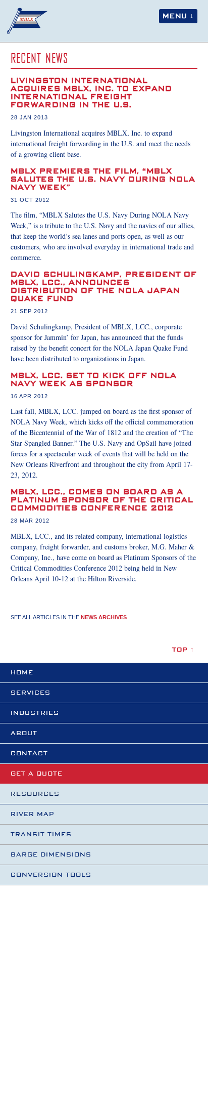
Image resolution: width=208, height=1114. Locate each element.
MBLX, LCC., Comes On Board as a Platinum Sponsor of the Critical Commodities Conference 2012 (102, 500)
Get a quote (37, 773)
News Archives (104, 617)
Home (22, 672)
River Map (33, 814)
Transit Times (41, 834)
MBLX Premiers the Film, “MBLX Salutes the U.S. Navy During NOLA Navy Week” (103, 179)
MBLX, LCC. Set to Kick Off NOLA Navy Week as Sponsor (94, 380)
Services (30, 693)
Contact (29, 753)
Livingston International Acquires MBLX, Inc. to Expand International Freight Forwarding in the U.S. (91, 93)
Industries (35, 713)
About (24, 733)
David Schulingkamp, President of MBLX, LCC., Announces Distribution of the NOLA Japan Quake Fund (104, 287)
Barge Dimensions (51, 854)
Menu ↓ (178, 16)
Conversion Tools (51, 875)
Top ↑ (183, 650)
